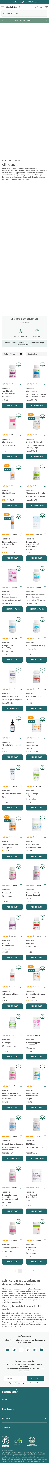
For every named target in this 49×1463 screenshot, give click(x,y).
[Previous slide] (2, 20)
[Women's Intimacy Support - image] (12, 575)
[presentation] (12, 394)
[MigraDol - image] (36, 923)
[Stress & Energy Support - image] (12, 1124)
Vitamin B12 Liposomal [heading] (11, 745)
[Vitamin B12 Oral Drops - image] (12, 773)
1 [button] (19, 1271)
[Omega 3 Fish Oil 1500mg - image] (12, 625)
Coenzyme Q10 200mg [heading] (35, 646)
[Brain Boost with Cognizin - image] (36, 1227)
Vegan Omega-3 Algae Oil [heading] (32, 795)
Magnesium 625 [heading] (32, 391)
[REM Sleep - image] (36, 1124)
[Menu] (2, 7)
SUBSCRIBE (36, 1378)
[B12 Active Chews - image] (36, 824)
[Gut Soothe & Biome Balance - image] (36, 1175)
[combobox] (24, 13)
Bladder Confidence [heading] (34, 696)
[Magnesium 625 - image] (36, 371)
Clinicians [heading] (6, 388)
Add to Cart (12, 406)
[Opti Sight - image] (12, 1022)
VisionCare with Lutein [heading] (35, 493)
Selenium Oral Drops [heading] (10, 994)
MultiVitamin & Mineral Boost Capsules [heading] (35, 596)
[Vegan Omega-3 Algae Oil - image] (36, 773)
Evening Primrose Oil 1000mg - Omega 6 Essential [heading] (10, 1197)
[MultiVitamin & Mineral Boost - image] (36, 1073)
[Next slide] (46, 20)
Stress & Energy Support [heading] (12, 1144)
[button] (36, 7)
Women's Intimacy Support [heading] (9, 596)
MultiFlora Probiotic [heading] (10, 696)
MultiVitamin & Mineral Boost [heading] (32, 1094)
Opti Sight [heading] (6, 1043)
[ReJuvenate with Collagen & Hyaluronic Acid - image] (36, 522)
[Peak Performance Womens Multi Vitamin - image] (12, 1073)
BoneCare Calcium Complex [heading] (9, 945)
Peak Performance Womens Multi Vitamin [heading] (11, 1094)
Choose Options (37, 406)
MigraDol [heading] (30, 944)
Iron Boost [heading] (6, 893)
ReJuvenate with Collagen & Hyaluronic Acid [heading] (32, 544)
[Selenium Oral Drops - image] (12, 974)
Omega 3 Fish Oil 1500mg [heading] (7, 647)
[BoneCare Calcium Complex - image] (12, 923)
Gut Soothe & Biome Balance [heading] (32, 1196)
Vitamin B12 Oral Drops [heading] (11, 794)
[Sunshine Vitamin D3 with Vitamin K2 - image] (12, 371)
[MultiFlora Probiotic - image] (12, 676)
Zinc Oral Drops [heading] (8, 493)
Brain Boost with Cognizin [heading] (31, 1249)
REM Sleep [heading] (30, 1144)
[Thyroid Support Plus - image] (12, 1227)
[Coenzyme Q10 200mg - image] (36, 625)
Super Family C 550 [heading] (10, 844)
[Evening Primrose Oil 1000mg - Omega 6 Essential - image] (12, 1175)
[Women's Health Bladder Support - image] (36, 873)
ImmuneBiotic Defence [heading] (35, 994)
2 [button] (24, 1271)
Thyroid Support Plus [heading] (10, 1248)
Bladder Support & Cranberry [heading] (33, 1044)
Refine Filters (9, 354)
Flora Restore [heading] (7, 442)
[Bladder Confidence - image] (36, 676)
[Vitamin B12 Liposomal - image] (12, 725)
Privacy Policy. (35, 1383)
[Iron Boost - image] (12, 873)
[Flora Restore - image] (12, 422)
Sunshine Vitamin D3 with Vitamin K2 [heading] (10, 392)
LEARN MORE (24, 322)
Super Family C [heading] (32, 745)
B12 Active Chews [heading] (33, 844)
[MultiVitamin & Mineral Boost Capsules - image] (36, 575)
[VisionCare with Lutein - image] (36, 473)
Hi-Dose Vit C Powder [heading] (35, 442)
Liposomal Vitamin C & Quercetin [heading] (9, 543)
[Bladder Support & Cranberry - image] (36, 1022)
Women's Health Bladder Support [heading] (33, 894)
